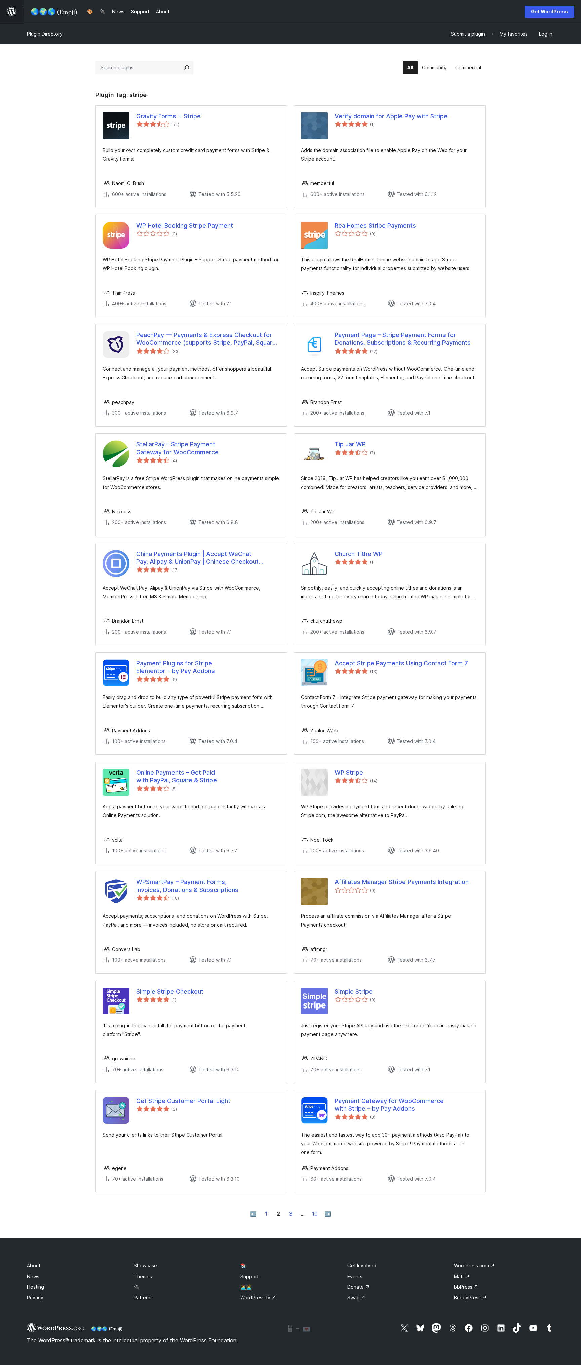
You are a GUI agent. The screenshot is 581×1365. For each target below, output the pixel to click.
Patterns (143, 1297)
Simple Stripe (354, 991)
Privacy (35, 1297)
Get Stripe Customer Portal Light (183, 1100)
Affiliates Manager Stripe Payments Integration (402, 881)
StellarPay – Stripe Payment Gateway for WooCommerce (177, 448)
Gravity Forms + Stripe (168, 116)
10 (315, 1213)
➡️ (328, 1214)
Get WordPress (549, 11)
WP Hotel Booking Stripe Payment (184, 225)
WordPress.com (474, 1265)
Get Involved (361, 1265)
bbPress (466, 1287)
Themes (143, 1276)
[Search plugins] (186, 67)
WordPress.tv (258, 1297)
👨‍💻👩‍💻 (246, 1287)
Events (354, 1276)
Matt (462, 1276)
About (33, 1265)
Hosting (35, 1287)
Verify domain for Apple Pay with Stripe (391, 116)
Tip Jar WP (350, 444)
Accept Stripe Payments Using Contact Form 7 (401, 663)
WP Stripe (349, 772)
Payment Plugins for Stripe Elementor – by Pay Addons (175, 667)
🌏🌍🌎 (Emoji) (106, 1328)
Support (249, 1276)
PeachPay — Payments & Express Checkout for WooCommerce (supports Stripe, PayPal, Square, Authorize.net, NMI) (207, 339)
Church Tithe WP (359, 553)
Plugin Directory (45, 34)
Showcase (145, 1265)
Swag (356, 1297)
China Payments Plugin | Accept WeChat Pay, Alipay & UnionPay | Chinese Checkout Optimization (197, 558)
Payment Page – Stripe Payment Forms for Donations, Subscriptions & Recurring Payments (403, 338)
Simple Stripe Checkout (169, 991)
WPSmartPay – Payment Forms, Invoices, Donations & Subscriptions (187, 885)
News (33, 1276)
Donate (358, 1287)
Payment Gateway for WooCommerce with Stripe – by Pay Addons (389, 1104)
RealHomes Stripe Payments (375, 225)
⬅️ (253, 1214)
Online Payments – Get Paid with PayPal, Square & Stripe (176, 776)
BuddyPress (470, 1297)
